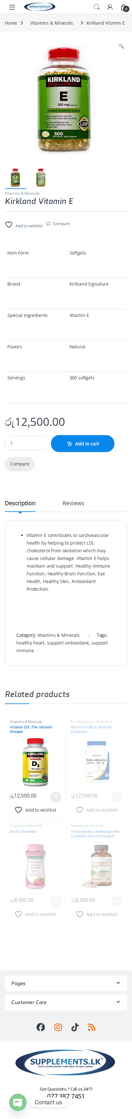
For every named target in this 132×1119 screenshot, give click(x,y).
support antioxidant (68, 643)
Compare (61, 223)
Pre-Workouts (82, 721)
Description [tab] (20, 503)
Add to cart (87, 444)
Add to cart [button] (55, 797)
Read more (116, 796)
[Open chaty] (18, 1102)
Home (11, 23)
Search (96, 7)
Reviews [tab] (73, 503)
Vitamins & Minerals (51, 23)
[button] (121, 46)
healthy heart (30, 643)
